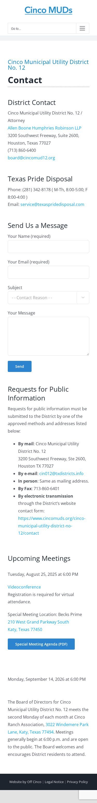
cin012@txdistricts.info (61, 473)
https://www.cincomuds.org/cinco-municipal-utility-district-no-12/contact (51, 525)
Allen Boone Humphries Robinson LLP (44, 128)
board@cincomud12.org (31, 158)
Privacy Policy (77, 781)
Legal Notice (54, 781)
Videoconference (24, 587)
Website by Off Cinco (25, 781)
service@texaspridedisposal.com (52, 204)
